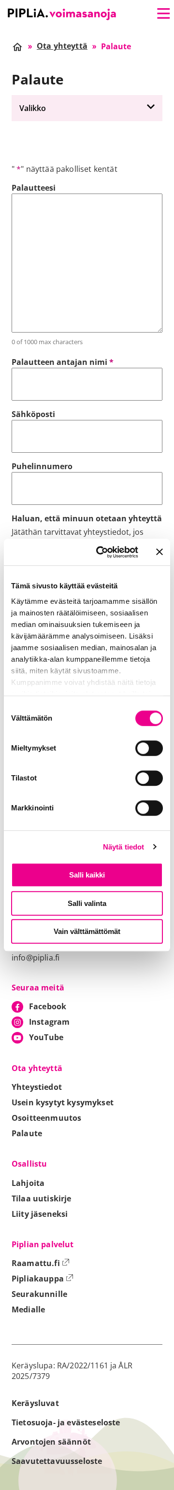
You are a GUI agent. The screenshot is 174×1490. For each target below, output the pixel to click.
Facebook (47, 1006)
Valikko (32, 108)
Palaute (27, 1133)
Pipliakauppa (42, 1278)
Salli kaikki (87, 875)
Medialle (28, 1309)
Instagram (49, 1022)
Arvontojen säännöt (51, 1441)
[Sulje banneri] (159, 552)
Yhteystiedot (37, 1087)
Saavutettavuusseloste (57, 1461)
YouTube (46, 1037)
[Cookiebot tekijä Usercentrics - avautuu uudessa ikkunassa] (102, 552)
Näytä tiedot (124, 847)
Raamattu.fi (41, 1263)
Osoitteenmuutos (46, 1118)
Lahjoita (28, 1183)
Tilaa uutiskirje (42, 1198)
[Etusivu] (62, 14)
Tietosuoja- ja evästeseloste (66, 1422)
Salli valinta (87, 903)
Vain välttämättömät (87, 931)
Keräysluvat (35, 1403)
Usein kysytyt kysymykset (63, 1102)
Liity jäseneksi (40, 1214)
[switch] (149, 748)
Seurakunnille (39, 1294)
